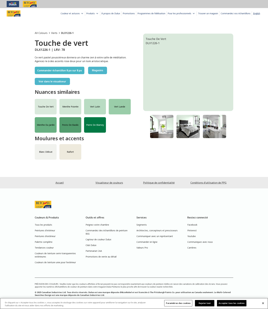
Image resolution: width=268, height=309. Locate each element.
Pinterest (192, 230)
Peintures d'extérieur (45, 236)
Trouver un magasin (208, 13)
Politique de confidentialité (159, 182)
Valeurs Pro (142, 247)
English (256, 13)
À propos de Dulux (110, 13)
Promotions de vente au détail (101, 256)
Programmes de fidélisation (151, 13)
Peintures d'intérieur (45, 230)
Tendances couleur (44, 247)
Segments (141, 224)
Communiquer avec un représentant (154, 236)
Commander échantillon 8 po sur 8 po (59, 70)
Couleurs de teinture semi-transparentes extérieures (55, 255)
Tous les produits (43, 224)
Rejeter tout (205, 303)
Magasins (97, 70)
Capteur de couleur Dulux (98, 239)
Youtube (191, 236)
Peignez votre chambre (97, 224)
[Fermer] (263, 303)
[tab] (162, 126)
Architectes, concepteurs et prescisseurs (157, 230)
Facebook (192, 224)
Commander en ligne (146, 241)
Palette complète (43, 241)
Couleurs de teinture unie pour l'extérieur (55, 262)
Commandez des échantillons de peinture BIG (106, 232)
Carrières (191, 247)
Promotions (129, 13)
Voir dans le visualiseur (52, 81)
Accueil (60, 182)
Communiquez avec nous (200, 241)
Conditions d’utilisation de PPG (208, 182)
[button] (72, 13)
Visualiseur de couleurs (109, 182)
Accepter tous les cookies (232, 303)
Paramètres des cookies (178, 303)
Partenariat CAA (94, 250)
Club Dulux (91, 245)
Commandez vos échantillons (235, 13)
